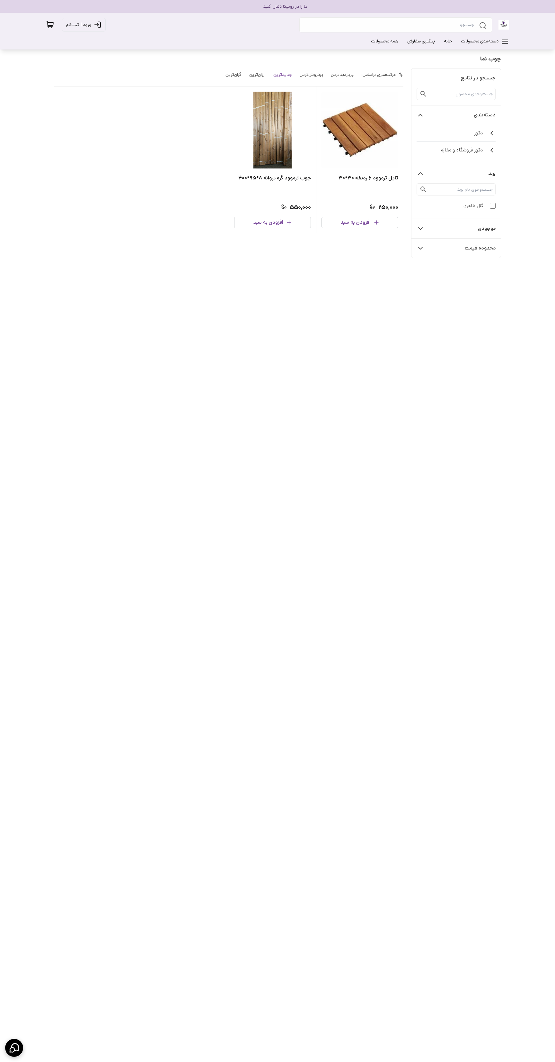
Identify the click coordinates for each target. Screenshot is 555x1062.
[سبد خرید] (50, 25)
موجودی (487, 228)
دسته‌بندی (485, 115)
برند (492, 173)
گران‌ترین (233, 74)
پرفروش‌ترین (311, 74)
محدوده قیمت (480, 248)
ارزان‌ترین (257, 74)
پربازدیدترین (342, 74)
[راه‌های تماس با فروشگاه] (14, 1048)
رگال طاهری (474, 206)
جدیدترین (282, 74)
